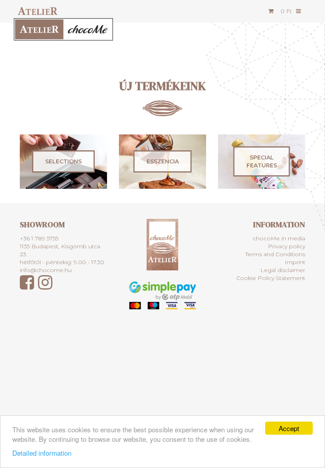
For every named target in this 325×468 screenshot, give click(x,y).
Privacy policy (286, 246)
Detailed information (41, 453)
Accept (289, 428)
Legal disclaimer (282, 270)
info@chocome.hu (46, 270)
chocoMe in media (279, 238)
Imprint (295, 262)
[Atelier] (35, 11)
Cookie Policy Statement (270, 278)
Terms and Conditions (275, 254)
